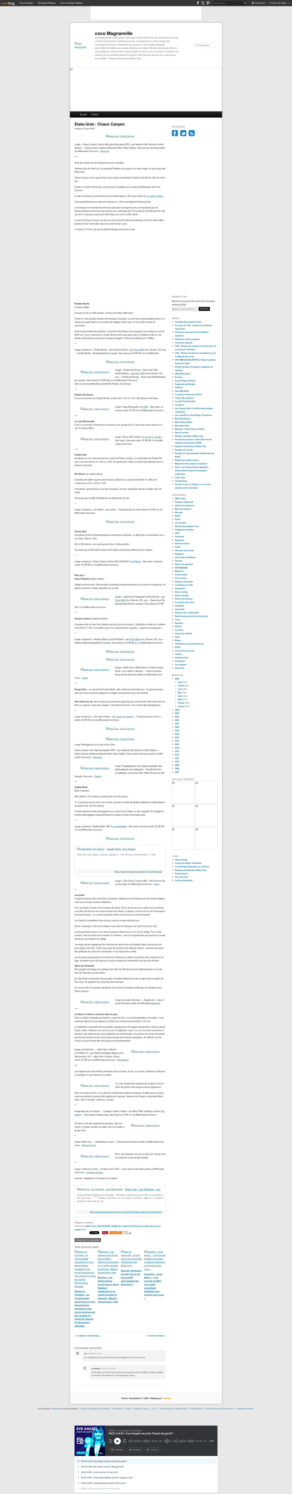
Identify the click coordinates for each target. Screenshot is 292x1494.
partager (137, 1450)
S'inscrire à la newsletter (87, 1240)
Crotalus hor (92, 1172)
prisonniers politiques (185, 557)
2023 (177, 716)
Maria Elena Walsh (183, 422)
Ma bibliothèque (182, 418)
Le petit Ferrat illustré (185, 401)
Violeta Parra (181, 480)
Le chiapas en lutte (184, 584)
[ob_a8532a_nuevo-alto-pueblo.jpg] (95, 438)
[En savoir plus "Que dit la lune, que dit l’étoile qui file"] (206, 802)
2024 (177, 713)
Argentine (179, 540)
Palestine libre (181, 657)
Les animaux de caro (185, 650)
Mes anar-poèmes (183, 508)
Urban (157, 884)
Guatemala (180, 588)
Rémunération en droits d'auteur (174, 1408)
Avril (180, 695)
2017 (177, 737)
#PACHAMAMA (104, 1226)
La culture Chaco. (155, 195)
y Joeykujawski (119, 826)
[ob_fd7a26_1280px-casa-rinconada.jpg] (95, 408)
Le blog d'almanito (184, 880)
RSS (192, 133)
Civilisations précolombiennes (189, 643)
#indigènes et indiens (120, 1226)
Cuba (177, 636)
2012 (177, 754)
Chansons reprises (184, 342)
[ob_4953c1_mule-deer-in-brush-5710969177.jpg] (145, 1051)
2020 (177, 726)
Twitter (183, 133)
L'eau (177, 619)
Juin (180, 688)
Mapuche (179, 571)
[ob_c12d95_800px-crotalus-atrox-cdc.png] (95, 1156)
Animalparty (123, 1059)
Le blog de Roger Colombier (188, 863)
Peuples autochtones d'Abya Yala (190, 446)
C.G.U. (155, 1408)
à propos (154, 1450)
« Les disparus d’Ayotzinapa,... (88, 1335)
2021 (177, 723)
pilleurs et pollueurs (184, 505)
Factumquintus (89, 1145)
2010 (177, 761)
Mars (180, 699)
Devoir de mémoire (184, 564)
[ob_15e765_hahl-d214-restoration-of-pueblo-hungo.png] (95, 669)
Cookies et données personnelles (219, 1408)
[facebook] (198, 3)
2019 (177, 730)
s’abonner (119, 1450)
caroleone (54, 1408)
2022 (177, 720)
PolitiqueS (180, 661)
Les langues (180, 664)
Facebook (175, 133)
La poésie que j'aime (184, 602)
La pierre (179, 629)
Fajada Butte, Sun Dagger (121, 849)
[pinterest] (208, 3)
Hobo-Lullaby (181, 859)
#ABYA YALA (90, 1226)
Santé (177, 546)
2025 (177, 709)
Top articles (117, 1408)
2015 (177, 744)
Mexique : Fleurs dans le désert (189, 428)
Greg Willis (139, 349)
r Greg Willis (139, 373)
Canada (178, 560)
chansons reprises (183, 633)
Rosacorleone (181, 873)
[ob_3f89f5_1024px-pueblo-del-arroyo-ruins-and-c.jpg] (95, 371)
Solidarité (179, 605)
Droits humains (182, 543)
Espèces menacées (184, 581)
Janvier (181, 706)
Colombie (179, 536)
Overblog (166, 1398)
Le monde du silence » (156, 1335)
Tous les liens (181, 876)
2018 (177, 733)
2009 (177, 765)
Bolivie (178, 626)
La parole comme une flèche (188, 394)
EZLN (177, 647)
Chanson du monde (184, 550)
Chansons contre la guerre (187, 339)
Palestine (179, 553)
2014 (177, 747)
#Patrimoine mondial (139, 1226)
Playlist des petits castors (187, 460)
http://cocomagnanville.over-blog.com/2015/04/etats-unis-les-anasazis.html (126, 1212)
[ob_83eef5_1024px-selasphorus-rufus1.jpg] (145, 1125)
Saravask (104, 151)
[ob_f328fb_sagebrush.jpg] (95, 1001)
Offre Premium (196, 1408)
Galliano (179, 387)
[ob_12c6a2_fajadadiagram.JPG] (95, 768)
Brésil (177, 515)
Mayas (178, 640)
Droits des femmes (184, 598)
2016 (177, 740)
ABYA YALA (180, 498)
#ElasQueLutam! (182, 373)
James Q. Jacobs (152, 436)
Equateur (179, 623)
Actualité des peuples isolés (188, 321)
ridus (100, 1172)
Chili (177, 533)
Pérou (178, 519)
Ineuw (85, 677)
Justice (178, 654)
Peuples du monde (184, 449)
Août (180, 682)
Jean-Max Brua (182, 390)
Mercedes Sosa (182, 425)
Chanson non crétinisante (187, 612)
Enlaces (178, 377)
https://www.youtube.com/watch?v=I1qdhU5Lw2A (138, 871)
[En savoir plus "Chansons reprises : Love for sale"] (206, 825)
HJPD (145, 406)
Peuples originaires (184, 501)
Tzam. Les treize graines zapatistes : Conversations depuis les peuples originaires (192, 470)
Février (181, 702)
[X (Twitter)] (203, 3)
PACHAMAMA (181, 567)
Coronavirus (180, 578)
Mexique (179, 512)
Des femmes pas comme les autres (191, 616)
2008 (177, 768)
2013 (177, 751)
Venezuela (179, 609)
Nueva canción (182, 432)
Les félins (179, 404)
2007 (177, 771)
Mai (179, 692)
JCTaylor (136, 561)
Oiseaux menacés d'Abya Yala (189, 435)
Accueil (83, 114)
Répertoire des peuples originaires (191, 463)
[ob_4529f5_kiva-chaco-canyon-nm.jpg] (95, 882)
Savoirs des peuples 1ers (187, 526)
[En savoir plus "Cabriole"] (183, 825)
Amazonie (179, 667)
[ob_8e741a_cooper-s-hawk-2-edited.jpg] (95, 1085)
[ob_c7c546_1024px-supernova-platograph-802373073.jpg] (95, 598)
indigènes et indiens (184, 529)
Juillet (181, 685)
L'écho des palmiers (184, 397)
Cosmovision (181, 574)
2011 (177, 758)
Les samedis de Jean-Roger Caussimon (193, 415)
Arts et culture (181, 591)
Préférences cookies (245, 1408)
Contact (94, 114)
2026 (177, 678)
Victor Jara (180, 477)
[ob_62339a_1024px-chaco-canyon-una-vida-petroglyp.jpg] (120, 738)
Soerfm (97, 776)
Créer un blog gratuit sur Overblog (95, 1408)
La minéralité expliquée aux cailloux (192, 866)
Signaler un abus (141, 1408)
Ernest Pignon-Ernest (185, 380)
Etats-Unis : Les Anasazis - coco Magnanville (144, 1189)
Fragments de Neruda (185, 384)
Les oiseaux (180, 522)
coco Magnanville (114, 33)
